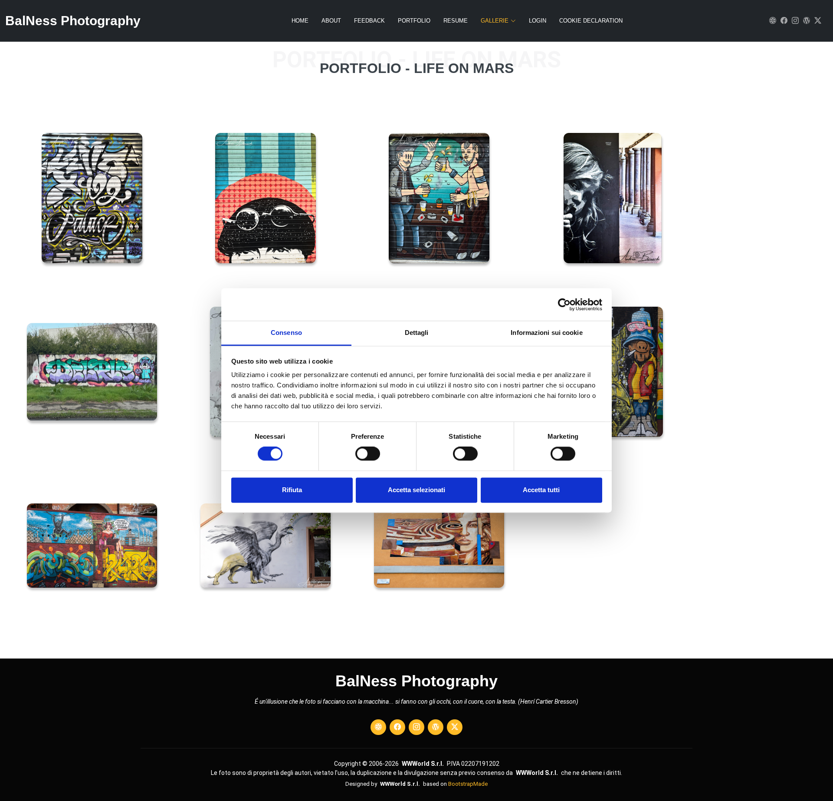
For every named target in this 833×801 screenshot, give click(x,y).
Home (300, 20)
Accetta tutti (541, 489)
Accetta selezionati (416, 489)
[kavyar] (771, 21)
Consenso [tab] (286, 332)
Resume (455, 20)
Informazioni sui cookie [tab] (546, 332)
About (331, 20)
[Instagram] (794, 21)
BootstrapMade (468, 784)
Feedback (369, 20)
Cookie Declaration (591, 20)
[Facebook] (782, 21)
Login (537, 20)
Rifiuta (292, 489)
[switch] (367, 454)
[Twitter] (816, 21)
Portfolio (414, 20)
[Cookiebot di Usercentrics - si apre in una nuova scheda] (564, 304)
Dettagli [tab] (417, 332)
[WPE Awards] (805, 21)
